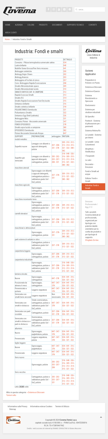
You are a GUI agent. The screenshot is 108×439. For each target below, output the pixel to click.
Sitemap (12, 409)
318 (64, 107)
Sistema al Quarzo (92, 91)
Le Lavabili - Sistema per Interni (93, 136)
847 (64, 133)
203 (64, 77)
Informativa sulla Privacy (17, 406)
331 (64, 118)
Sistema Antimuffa (92, 130)
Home (7, 25)
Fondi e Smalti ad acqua (92, 172)
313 (64, 95)
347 (64, 121)
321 (64, 110)
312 (64, 92)
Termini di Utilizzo (62, 406)
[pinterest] (69, 9)
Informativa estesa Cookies (41, 406)
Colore (30, 25)
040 (64, 65)
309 (64, 86)
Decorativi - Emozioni (89, 165)
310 (64, 89)
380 (64, 127)
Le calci (88, 160)
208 (64, 83)
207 (64, 80)
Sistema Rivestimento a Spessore (91, 98)
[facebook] (48, 9)
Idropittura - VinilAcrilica (90, 150)
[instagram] (53, 9)
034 (64, 62)
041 (64, 68)
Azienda (19, 25)
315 (64, 101)
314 (64, 98)
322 (64, 113)
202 (64, 74)
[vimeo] (64, 9)
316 (64, 104)
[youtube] (59, 9)
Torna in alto (11, 395)
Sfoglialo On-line (91, 240)
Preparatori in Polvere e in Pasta (92, 81)
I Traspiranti (89, 156)
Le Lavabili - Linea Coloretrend (92, 143)
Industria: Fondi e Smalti (92, 186)
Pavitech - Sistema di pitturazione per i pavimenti (92, 124)
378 (64, 124)
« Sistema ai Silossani (35, 392)
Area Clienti (11, 32)
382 (64, 130)
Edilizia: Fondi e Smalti (91, 179)
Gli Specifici (89, 116)
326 (64, 115)
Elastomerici (90, 105)
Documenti (57, 25)
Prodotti (43, 25)
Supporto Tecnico (75, 25)
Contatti (93, 25)
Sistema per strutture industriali (92, 110)
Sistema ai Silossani (93, 87)
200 (64, 71)
